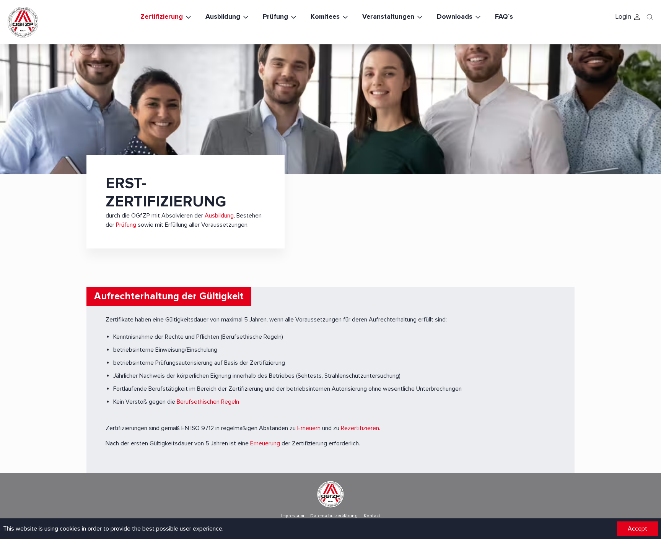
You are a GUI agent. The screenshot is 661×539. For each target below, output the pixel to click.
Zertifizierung (161, 17)
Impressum (292, 516)
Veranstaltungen (388, 17)
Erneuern (309, 428)
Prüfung (275, 17)
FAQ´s (504, 17)
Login (623, 17)
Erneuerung (265, 443)
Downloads (454, 17)
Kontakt (372, 516)
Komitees (325, 17)
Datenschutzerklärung (334, 516)
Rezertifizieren (360, 428)
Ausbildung (222, 17)
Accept (637, 529)
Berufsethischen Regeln (208, 402)
